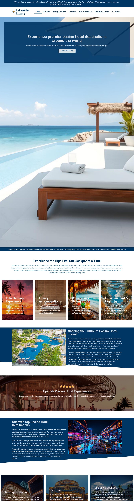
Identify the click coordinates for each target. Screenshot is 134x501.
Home (38, 12)
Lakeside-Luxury (23, 11)
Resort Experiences (102, 12)
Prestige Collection (59, 12)
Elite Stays (72, 12)
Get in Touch (116, 12)
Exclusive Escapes (85, 12)
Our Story (46, 12)
